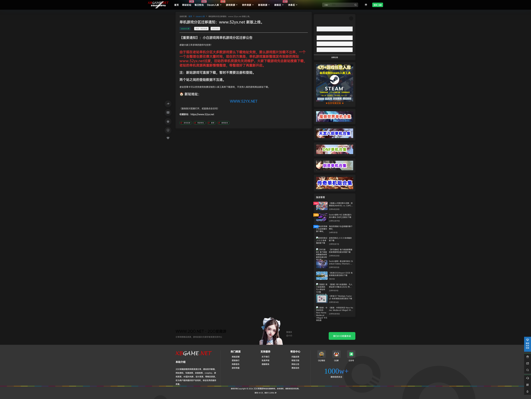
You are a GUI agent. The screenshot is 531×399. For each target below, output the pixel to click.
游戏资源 (230, 4)
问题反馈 (295, 356)
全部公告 (334, 57)
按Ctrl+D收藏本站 (342, 335)
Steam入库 (215, 3)
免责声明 (265, 360)
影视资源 (262, 4)
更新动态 (295, 367)
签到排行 (236, 360)
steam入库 (200, 16)
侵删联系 (265, 364)
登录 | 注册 (378, 5)
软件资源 (246, 4)
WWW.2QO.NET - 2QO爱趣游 (201, 331)
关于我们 (265, 356)
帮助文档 (295, 360)
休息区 (291, 4)
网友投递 (204, 28)
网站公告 (295, 364)
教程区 (280, 3)
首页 (190, 16)
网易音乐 (236, 364)
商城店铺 (236, 356)
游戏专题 (236, 367)
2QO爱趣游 (258, 388)
